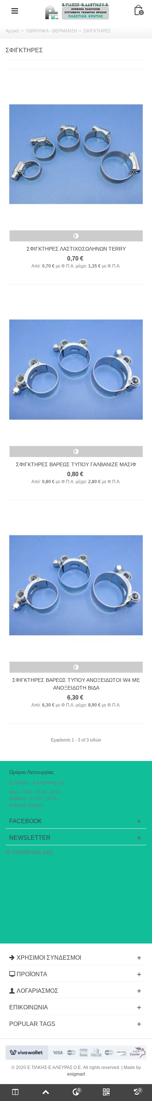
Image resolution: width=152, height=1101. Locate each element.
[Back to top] (45, 1092)
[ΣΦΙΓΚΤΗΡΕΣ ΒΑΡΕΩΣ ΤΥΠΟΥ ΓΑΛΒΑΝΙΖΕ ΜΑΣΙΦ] (76, 370)
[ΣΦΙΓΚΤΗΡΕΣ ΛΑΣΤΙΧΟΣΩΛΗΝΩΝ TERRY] (76, 154)
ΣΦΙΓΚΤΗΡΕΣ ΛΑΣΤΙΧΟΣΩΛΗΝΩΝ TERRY (76, 249)
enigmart (76, 1074)
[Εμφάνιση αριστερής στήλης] (15, 1092)
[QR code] (106, 1092)
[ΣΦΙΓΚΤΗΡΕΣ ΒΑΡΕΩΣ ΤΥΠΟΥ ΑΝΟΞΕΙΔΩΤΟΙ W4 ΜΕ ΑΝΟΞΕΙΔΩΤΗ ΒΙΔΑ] (76, 585)
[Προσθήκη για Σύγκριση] (76, 235)
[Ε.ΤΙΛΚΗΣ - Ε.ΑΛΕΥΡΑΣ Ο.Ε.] (77, 10)
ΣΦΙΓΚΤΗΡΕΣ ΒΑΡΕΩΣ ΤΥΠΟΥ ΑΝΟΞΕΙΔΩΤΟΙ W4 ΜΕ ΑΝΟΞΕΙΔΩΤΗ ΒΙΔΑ (76, 684)
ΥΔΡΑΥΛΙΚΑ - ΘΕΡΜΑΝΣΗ (51, 30)
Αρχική (12, 30)
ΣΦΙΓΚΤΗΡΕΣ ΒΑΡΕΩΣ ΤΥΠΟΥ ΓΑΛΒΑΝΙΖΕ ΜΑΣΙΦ (76, 464)
